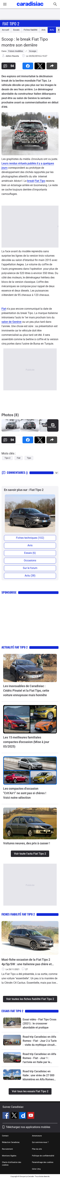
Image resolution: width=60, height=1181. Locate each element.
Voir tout (52, 427)
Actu (52, 30)
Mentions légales (9, 1156)
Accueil (5, 30)
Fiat (4, 308)
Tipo (29, 458)
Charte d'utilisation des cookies (11, 1163)
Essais (16, 30)
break (30, 180)
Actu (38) (30, 575)
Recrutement (7, 1149)
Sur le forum (30, 568)
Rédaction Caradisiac (11, 1142)
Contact (5, 1136)
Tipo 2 (7, 458)
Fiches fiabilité (30, 30)
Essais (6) (30, 553)
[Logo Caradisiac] (30, 7)
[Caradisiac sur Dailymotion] (23, 1116)
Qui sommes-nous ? (40, 1142)
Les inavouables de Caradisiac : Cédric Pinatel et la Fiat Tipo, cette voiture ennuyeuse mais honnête (26, 690)
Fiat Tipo (40, 180)
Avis (44, 30)
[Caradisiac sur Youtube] (31, 1116)
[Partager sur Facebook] (28, 65)
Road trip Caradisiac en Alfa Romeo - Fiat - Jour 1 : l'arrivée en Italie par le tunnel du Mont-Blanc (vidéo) (39, 1058)
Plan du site (37, 1149)
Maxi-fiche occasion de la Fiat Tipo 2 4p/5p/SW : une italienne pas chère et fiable (27, 962)
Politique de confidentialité (43, 1156)
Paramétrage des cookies (42, 1162)
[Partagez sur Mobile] (52, 65)
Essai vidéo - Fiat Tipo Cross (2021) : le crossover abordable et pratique (39, 1023)
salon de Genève (12, 321)
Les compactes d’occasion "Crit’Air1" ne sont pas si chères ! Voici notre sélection (24, 793)
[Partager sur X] (40, 65)
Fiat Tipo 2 (10, 23)
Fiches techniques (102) (30, 537)
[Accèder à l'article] (30, 668)
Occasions (30, 560)
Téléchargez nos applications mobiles (28, 1127)
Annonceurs (37, 1136)
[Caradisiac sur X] (14, 1116)
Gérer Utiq (36, 1169)
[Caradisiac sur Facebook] (6, 1116)
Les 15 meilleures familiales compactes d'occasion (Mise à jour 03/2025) (26, 742)
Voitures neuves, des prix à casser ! (26, 843)
